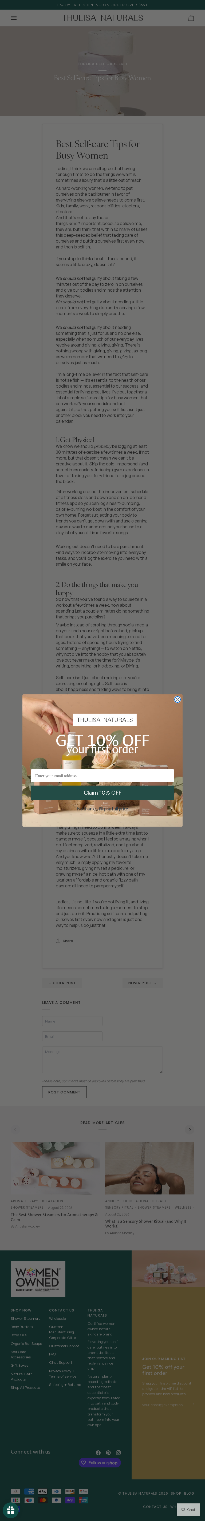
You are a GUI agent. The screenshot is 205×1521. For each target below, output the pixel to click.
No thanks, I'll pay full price (102, 809)
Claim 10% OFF (102, 792)
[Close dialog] (177, 699)
